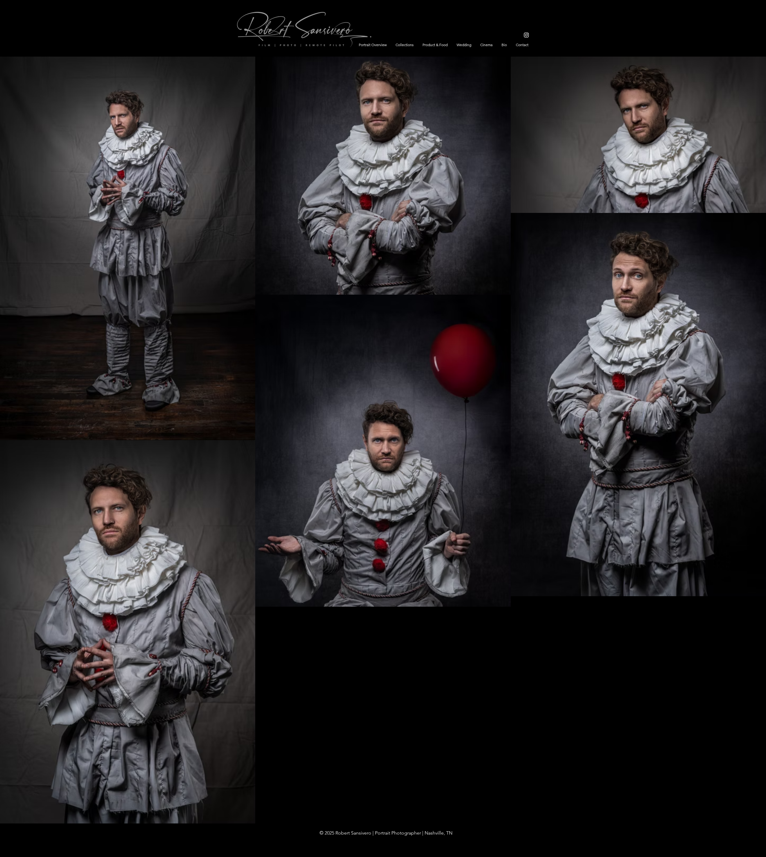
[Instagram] (526, 35)
